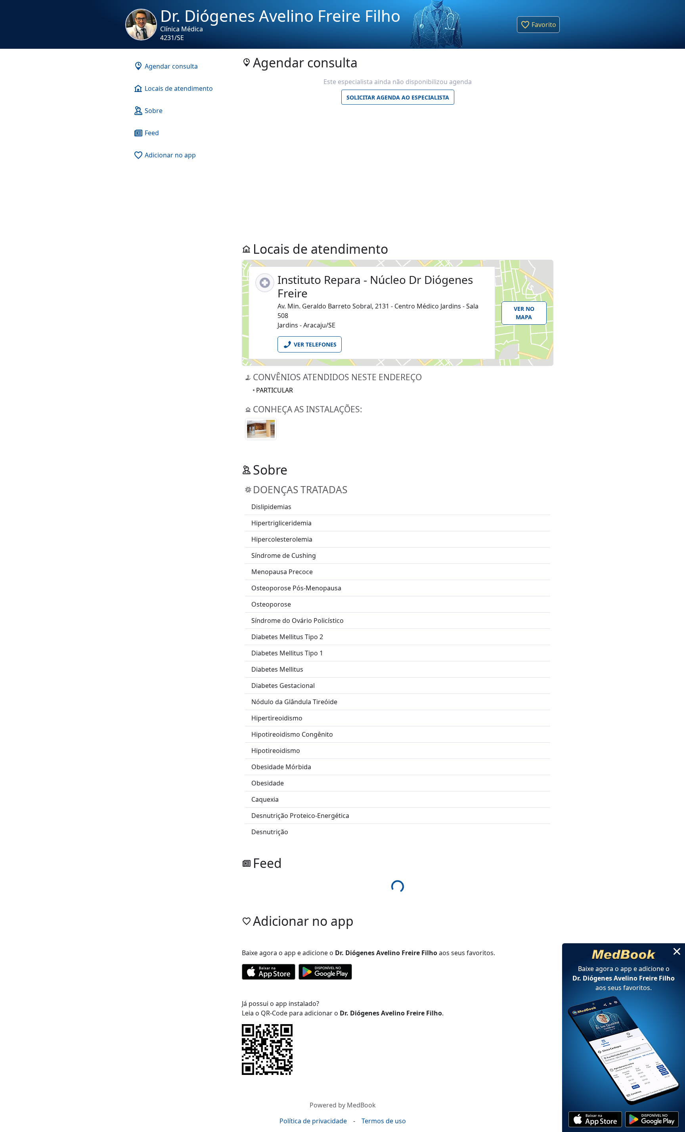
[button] (538, 24)
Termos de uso (384, 1121)
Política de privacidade (313, 1121)
